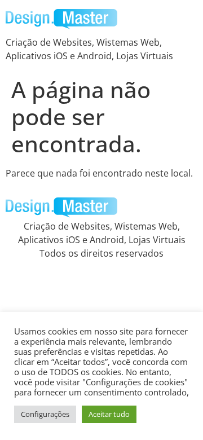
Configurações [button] (45, 414)
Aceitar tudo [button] (109, 414)
